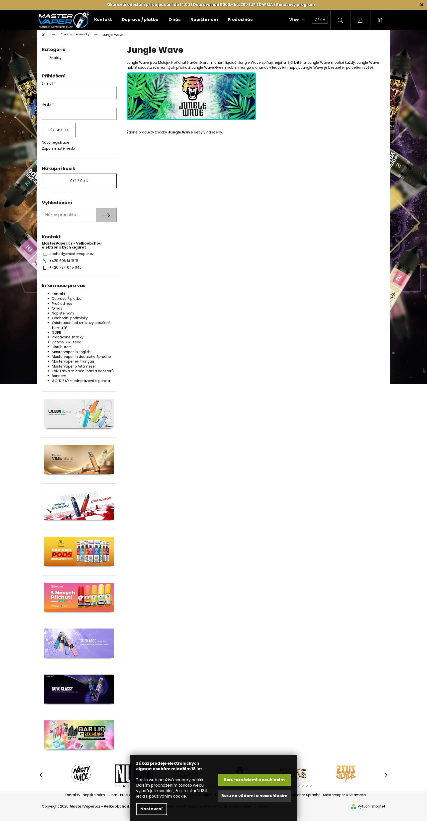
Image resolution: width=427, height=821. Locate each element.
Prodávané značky (68, 337)
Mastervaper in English (71, 351)
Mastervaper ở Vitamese (73, 366)
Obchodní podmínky (70, 318)
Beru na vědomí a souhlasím (254, 780)
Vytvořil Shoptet (371, 806)
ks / (79, 180)
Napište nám (63, 313)
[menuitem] (103, 20)
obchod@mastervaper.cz (71, 253)
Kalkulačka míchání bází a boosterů (83, 371)
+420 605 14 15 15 (63, 260)
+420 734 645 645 (65, 267)
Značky (55, 57)
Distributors (62, 346)
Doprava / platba (67, 298)
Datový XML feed (66, 342)
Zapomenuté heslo (58, 148)
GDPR (56, 332)
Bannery (59, 375)
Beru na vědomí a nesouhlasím (254, 796)
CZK (319, 19)
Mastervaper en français (73, 361)
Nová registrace (55, 142)
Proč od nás (62, 303)
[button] (116, 786)
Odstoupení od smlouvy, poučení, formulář (81, 325)
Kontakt (58, 293)
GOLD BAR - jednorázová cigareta (81, 380)
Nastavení (151, 809)
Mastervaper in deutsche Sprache (81, 356)
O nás (57, 308)
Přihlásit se (59, 129)
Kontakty (72, 794)
